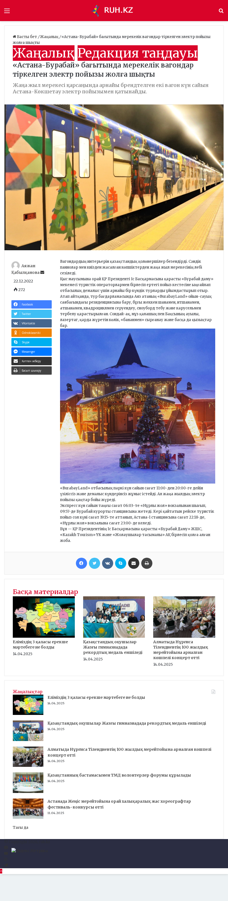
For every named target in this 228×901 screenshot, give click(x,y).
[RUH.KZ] (114, 10)
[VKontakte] (107, 563)
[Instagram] (5, 859)
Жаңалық (49, 36)
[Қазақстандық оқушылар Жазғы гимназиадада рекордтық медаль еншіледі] (114, 636)
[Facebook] (81, 563)
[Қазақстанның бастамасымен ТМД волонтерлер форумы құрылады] (28, 791)
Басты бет (27, 36)
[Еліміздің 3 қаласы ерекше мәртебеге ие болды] (44, 636)
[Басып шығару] (146, 563)
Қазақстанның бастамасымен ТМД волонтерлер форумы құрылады (119, 775)
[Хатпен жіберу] (133, 563)
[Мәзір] (7, 12)
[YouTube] (6, 853)
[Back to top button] (1, 871)
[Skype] (120, 563)
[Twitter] (94, 563)
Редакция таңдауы (138, 53)
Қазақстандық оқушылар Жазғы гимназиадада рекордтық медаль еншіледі (112, 647)
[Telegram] (6, 865)
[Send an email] (42, 272)
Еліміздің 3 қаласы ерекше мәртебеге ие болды (40, 644)
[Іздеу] (221, 12)
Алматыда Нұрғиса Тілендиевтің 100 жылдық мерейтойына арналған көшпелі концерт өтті (180, 649)
